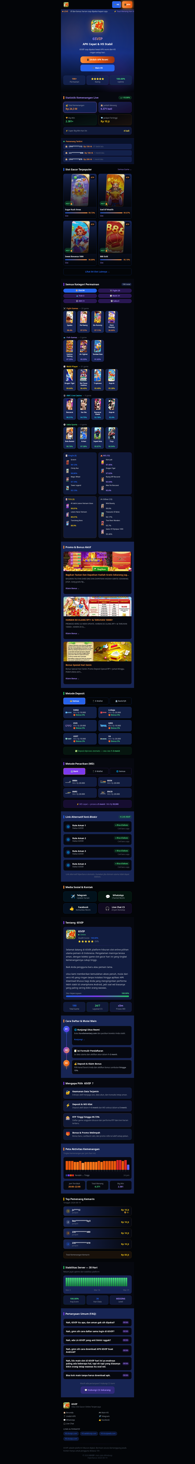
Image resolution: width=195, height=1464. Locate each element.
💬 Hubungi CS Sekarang (98, 1390)
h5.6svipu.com (71, 1438)
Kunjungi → (79, 1039)
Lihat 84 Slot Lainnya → (97, 271)
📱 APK (127, 4)
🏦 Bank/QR (120, 701)
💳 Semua (74, 701)
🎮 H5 (116, 4)
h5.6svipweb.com (108, 1433)
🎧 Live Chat (68, 1423)
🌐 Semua (120, 771)
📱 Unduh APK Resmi (97, 59)
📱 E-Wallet (97, 701)
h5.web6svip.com (89, 1433)
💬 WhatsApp (69, 1420)
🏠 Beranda (68, 1412)
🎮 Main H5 (97, 68)
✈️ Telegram (104, 1416)
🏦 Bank (74, 771)
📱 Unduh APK (69, 1416)
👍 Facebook (104, 1420)
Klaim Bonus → (72, 588)
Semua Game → (125, 169)
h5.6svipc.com (71, 1433)
